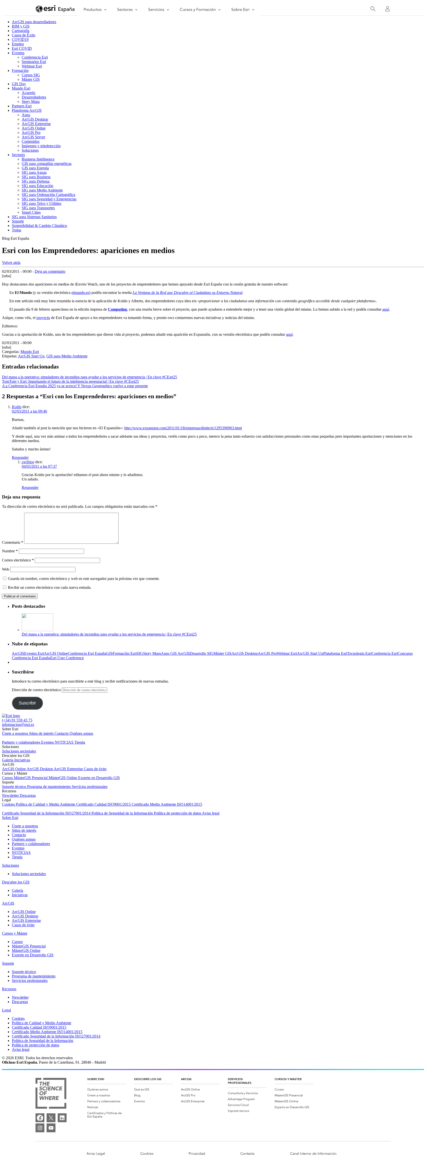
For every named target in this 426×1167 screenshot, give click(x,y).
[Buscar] (373, 9)
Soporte (18, 221)
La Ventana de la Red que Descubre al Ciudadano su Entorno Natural (187, 292)
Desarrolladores (34, 97)
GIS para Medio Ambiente (67, 356)
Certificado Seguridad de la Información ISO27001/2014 (46, 813)
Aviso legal (210, 813)
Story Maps (31, 101)
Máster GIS (31, 79)
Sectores (18, 155)
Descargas (28, 795)
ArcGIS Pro (31, 132)
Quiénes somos (81, 733)
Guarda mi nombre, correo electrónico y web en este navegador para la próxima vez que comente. (84, 578)
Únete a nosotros (15, 733)
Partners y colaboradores (21, 742)
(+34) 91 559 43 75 (17, 720)
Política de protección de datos (178, 813)
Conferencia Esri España (87, 653)
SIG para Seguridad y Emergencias (49, 199)
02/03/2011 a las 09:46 (29, 411)
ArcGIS (18, 653)
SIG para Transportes (38, 208)
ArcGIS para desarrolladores (34, 22)
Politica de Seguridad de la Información (122, 813)
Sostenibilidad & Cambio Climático (39, 226)
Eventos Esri (34, 653)
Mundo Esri (21, 88)
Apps (26, 115)
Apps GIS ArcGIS (175, 653)
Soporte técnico (14, 786)
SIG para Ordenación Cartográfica (48, 194)
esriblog (28, 462)
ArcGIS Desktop (35, 119)
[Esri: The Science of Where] (51, 1094)
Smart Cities (31, 212)
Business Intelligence (38, 159)
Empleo (18, 44)
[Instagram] (40, 1127)
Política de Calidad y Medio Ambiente (46, 804)
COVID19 (20, 39)
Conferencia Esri (35, 57)
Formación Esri (125, 653)
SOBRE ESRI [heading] (95, 1079)
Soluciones (30, 150)
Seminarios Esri (34, 62)
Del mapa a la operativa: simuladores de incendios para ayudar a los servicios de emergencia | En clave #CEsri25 (109, 634)
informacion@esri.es (18, 724)
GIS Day (19, 84)
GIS (109, 653)
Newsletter (11, 795)
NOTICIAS (64, 742)
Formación (20, 70)
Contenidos (30, 141)
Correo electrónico (18, 560)
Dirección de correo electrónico (37, 690)
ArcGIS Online (34, 128)
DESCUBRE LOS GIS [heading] (147, 1079)
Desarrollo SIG (201, 653)
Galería (8, 760)
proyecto (43, 318)
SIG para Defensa (36, 181)
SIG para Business (36, 177)
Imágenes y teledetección (41, 146)
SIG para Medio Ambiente (42, 190)
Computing (117, 309)
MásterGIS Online (63, 778)
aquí (385, 309)
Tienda (79, 742)
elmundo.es (80, 292)
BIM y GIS (21, 26)
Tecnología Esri (359, 653)
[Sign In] (387, 9)
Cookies (9, 804)
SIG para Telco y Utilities (41, 203)
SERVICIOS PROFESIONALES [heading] (239, 1081)
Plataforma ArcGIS (27, 110)
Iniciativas (22, 760)
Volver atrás (11, 262)
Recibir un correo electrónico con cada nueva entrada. (49, 587)
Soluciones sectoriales (19, 751)
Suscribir (27, 703)
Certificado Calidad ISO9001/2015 (104, 804)
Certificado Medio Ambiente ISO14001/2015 (167, 804)
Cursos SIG (31, 75)
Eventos (18, 53)
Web (5, 569)
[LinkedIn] (62, 1117)
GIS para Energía (35, 168)
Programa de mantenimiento (49, 786)
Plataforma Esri (335, 653)
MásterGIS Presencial (31, 778)
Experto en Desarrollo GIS (99, 778)
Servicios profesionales (89, 786)
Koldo (16, 407)
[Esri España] (55, 9)
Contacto (62, 733)
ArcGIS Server (33, 137)
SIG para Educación (37, 186)
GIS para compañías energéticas (46, 163)
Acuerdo (28, 93)
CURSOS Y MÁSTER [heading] (288, 1079)
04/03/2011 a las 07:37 (39, 466)
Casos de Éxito (23, 35)
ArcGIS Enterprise (36, 124)
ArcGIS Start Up (31, 356)
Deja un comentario (50, 271)
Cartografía (20, 31)
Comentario (12, 542)
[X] (51, 1117)
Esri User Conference (67, 658)
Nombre (10, 551)
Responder (20, 457)
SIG (140, 653)
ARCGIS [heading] (186, 1079)
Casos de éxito (95, 769)
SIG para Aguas (34, 172)
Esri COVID (22, 48)
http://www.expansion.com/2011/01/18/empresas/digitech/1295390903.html (183, 428)
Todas (16, 230)
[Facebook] (40, 1117)
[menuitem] (106, 1089)
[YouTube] (51, 1127)
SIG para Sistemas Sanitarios (34, 217)
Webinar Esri (32, 66)
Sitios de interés (41, 733)
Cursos (8, 778)
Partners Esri (22, 106)
